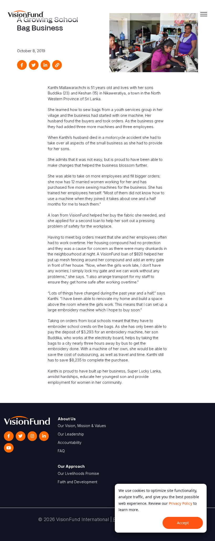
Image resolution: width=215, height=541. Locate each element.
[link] (26, 13)
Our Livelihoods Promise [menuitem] (78, 473)
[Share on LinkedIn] (45, 65)
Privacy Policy (180, 503)
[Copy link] (57, 65)
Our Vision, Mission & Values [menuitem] (82, 426)
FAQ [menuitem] (61, 451)
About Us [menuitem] (67, 419)
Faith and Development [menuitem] (77, 482)
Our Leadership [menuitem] (71, 434)
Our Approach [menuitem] (71, 466)
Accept (183, 522)
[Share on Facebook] (22, 65)
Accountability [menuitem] (70, 442)
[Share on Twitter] (34, 65)
